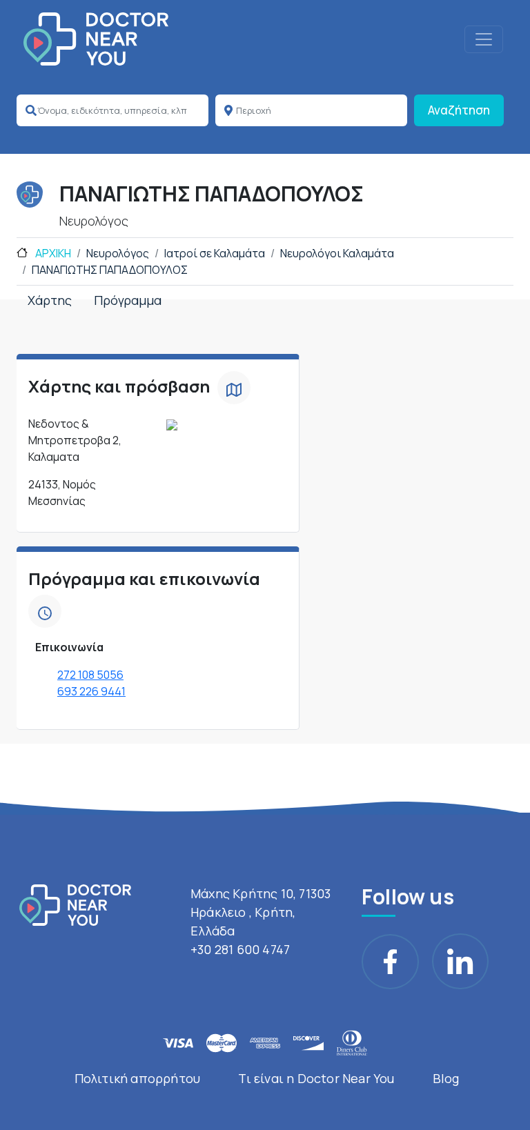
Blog (446, 1078)
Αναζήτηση (459, 110)
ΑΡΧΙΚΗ (52, 253)
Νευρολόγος (117, 253)
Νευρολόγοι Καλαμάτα (337, 253)
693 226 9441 (91, 691)
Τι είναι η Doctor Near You (316, 1078)
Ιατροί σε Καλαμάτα (214, 253)
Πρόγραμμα (127, 300)
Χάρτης (50, 300)
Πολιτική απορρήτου (138, 1078)
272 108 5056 (90, 674)
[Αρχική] (96, 39)
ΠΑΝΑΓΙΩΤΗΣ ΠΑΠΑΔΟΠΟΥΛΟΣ (110, 269)
